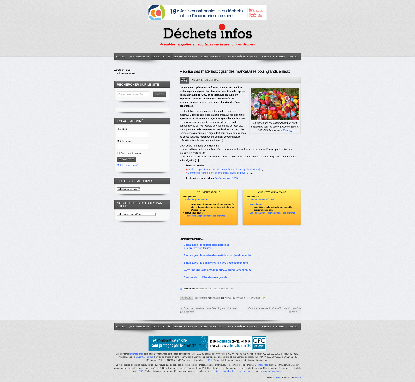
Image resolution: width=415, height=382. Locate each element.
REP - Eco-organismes (219, 288)
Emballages (201, 288)
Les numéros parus (185, 56)
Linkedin (215, 298)
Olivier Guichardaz (207, 80)
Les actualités (162, 56)
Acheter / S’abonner (273, 56)
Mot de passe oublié (127, 165)
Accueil (120, 56)
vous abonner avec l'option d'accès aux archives (272, 213)
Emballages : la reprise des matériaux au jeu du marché (217, 255)
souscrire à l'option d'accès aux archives (206, 216)
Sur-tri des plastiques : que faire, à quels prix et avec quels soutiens (223, 169)
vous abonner (256, 204)
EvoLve (298, 377)
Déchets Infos (136, 354)
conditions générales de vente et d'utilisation (232, 371)
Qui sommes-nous (139, 56)
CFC (140, 371)
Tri (232, 288)
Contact (294, 56)
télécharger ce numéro (197, 199)
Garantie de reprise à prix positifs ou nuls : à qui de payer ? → (274, 310)
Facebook (241, 298)
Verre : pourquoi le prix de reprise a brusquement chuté (218, 270)
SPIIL (209, 360)
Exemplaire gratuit (212, 56)
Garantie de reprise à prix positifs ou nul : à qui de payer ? (218, 172)
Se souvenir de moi (130, 153)
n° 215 (226, 178)
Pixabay (287, 130)
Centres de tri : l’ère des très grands (205, 277)
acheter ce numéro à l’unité (262, 199)
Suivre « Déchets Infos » (242, 56)
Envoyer (159, 94)
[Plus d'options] (263, 298)
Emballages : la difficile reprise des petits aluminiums (216, 262)
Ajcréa (278, 377)
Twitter (203, 298)
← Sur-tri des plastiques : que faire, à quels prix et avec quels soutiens (209, 310)
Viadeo (228, 298)
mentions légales (274, 371)
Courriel (255, 298)
